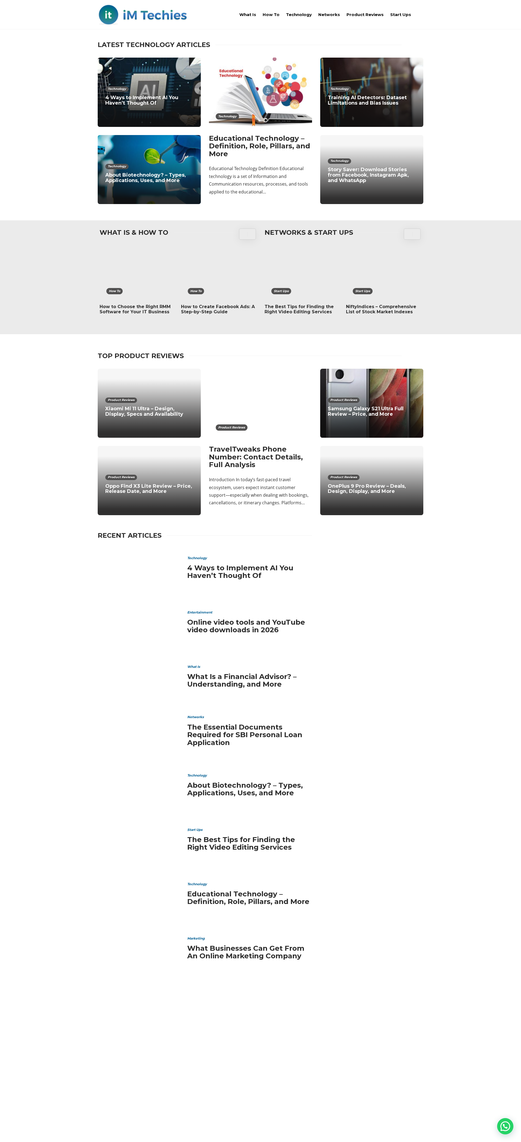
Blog (385, 1130)
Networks (329, 14)
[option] (137, 283)
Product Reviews (365, 14)
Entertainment (199, 612)
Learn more (118, 1072)
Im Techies (372, 1042)
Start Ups (400, 14)
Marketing (196, 938)
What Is (247, 14)
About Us (334, 1130)
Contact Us (410, 1130)
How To (271, 14)
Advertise (362, 1130)
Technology (299, 14)
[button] (505, 1126)
